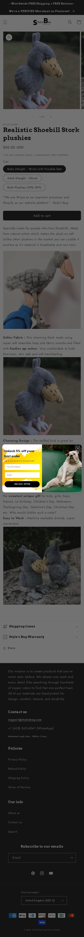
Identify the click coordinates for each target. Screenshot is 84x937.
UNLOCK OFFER (22, 484)
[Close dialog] (78, 448)
